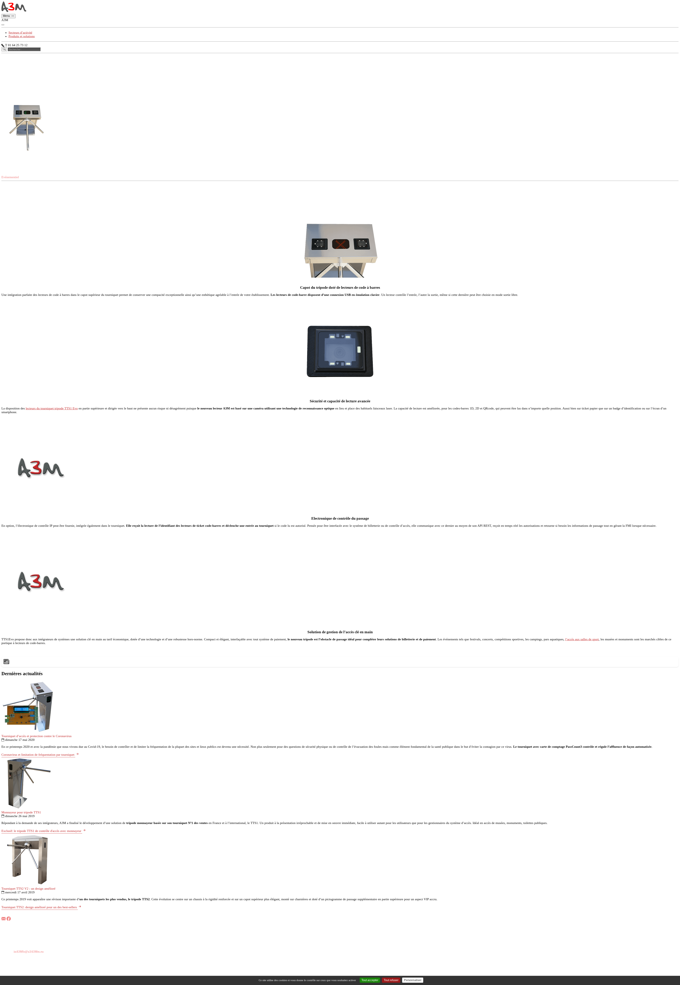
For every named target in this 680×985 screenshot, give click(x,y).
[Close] (2, 24)
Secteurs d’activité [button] (20, 32)
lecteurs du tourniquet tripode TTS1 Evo (52, 408)
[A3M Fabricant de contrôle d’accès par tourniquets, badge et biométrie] (13, 12)
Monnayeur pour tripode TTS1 (21, 812)
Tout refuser (391, 980)
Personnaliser (412, 980)
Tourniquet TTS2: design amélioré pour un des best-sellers (39, 907)
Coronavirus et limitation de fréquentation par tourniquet (38, 754)
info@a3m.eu (29, 951)
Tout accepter (369, 980)
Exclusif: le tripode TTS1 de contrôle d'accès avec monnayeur (41, 831)
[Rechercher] (4, 49)
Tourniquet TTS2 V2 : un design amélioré (28, 888)
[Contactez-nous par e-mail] (3, 919)
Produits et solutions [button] (21, 36)
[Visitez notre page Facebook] (9, 919)
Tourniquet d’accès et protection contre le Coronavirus (36, 736)
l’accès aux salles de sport (582, 639)
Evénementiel (10, 177)
